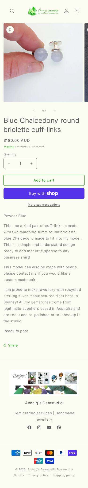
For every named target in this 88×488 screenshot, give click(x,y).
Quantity (10, 154)
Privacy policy (38, 475)
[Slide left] (34, 111)
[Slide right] (54, 111)
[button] (12, 11)
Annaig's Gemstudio (41, 469)
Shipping (9, 146)
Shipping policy (64, 475)
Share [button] (13, 345)
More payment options (44, 204)
